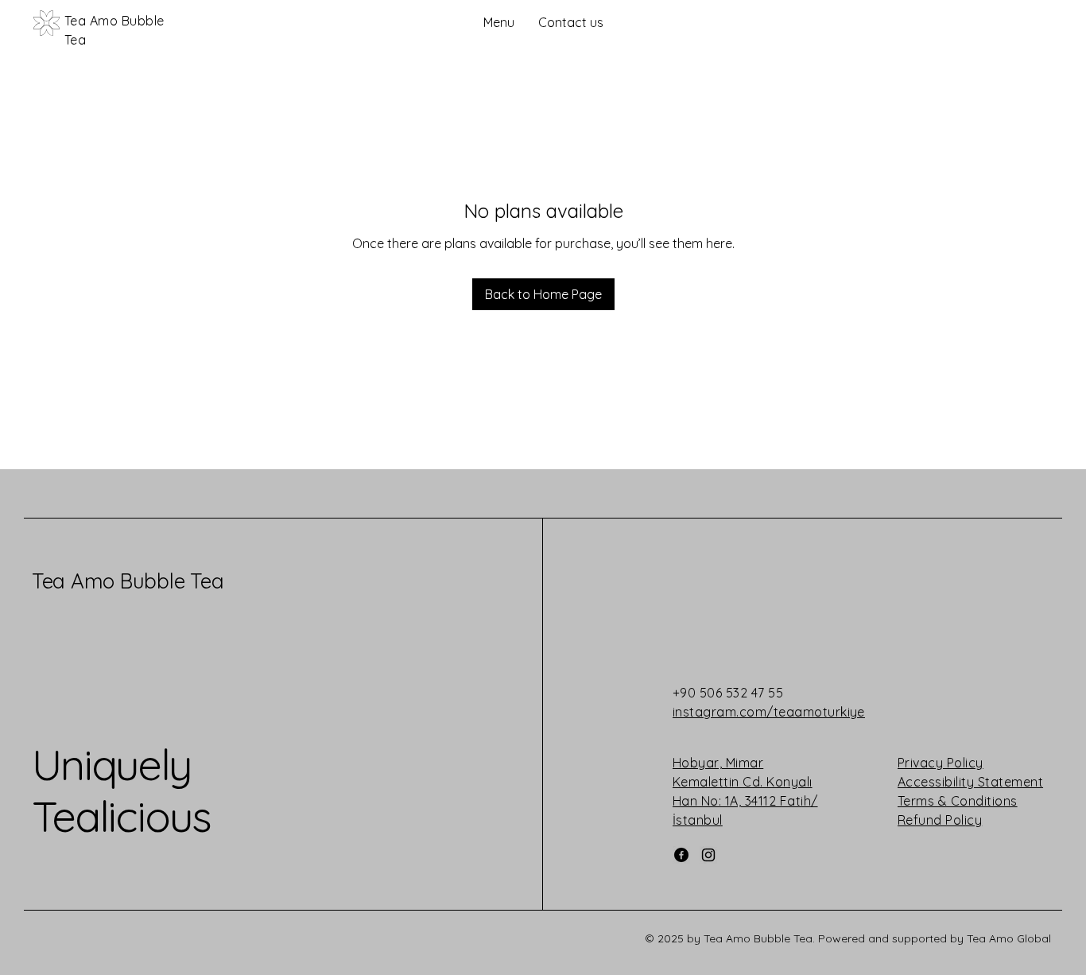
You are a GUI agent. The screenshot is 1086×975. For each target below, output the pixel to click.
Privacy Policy (940, 763)
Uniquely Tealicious (121, 790)
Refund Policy (940, 820)
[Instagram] (708, 855)
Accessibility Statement (970, 782)
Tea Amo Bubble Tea (127, 581)
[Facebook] (681, 855)
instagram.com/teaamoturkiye (769, 712)
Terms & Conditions (958, 801)
